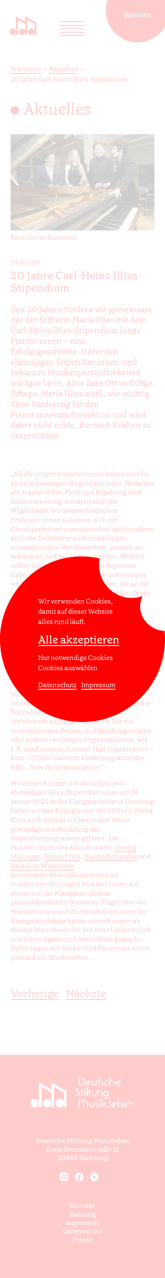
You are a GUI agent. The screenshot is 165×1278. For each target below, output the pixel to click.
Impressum (98, 684)
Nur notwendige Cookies (75, 657)
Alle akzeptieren (78, 640)
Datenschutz (57, 684)
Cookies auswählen (68, 667)
